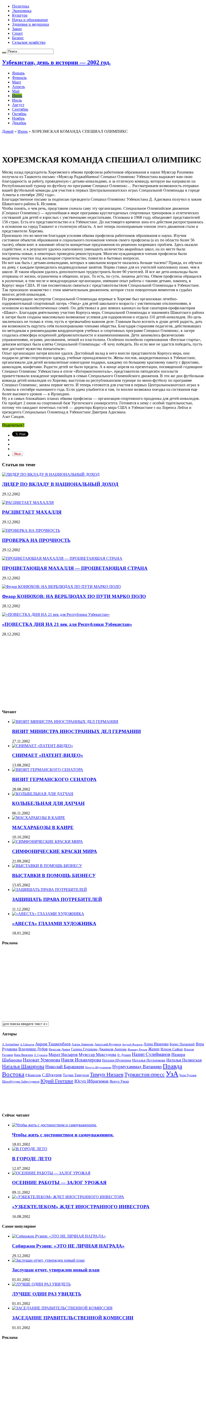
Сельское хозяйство (28, 42)
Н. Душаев (124, 1055)
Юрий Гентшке (56, 1081)
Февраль (19, 77)
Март (16, 82)
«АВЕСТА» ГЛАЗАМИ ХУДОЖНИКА (54, 923)
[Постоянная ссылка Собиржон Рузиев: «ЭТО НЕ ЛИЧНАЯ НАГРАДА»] (59, 1236)
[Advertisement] (61, 141)
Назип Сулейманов (151, 1054)
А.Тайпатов (27, 1044)
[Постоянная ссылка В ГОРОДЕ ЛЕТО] (29, 1149)
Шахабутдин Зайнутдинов (20, 1081)
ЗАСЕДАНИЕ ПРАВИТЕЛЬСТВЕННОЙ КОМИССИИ (72, 1317)
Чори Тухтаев (187, 1075)
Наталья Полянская (184, 1060)
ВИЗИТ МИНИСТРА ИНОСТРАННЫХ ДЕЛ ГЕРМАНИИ (76, 731)
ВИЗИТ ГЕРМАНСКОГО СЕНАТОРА (54, 779)
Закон (17, 29)
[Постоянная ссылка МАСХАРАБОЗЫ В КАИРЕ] (38, 818)
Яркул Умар (119, 1081)
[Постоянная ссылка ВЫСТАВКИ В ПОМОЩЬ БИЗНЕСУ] (47, 866)
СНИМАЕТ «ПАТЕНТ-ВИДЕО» (47, 755)
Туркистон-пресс (144, 1074)
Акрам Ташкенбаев (53, 1044)
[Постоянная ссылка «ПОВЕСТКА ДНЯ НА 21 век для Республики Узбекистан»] (56, 614)
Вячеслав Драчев (59, 1049)
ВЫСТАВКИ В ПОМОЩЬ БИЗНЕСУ (54, 875)
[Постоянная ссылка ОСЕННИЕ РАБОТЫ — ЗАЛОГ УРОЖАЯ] (51, 1173)
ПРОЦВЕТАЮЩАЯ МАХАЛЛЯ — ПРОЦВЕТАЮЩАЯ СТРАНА (74, 568)
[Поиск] (4, 52)
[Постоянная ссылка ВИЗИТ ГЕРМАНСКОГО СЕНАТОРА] (47, 769)
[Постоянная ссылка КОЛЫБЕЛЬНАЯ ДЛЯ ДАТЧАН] (42, 794)
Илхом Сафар (172, 1049)
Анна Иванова (156, 1044)
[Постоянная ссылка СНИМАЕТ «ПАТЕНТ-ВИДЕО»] (42, 746)
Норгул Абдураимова (98, 1067)
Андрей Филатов (132, 1044)
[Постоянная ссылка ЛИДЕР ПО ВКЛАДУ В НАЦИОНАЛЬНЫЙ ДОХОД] (50, 474)
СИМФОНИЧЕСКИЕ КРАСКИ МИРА (54, 851)
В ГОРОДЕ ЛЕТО (32, 1158)
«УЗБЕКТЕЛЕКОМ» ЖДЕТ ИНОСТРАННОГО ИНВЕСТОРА (80, 1206)
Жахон (154, 1049)
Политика (20, 6)
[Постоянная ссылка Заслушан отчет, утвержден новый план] (48, 1260)
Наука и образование (30, 20)
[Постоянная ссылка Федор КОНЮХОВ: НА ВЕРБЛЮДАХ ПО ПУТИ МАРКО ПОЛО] (61, 586)
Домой (8, 131)
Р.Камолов (33, 1075)
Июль (17, 100)
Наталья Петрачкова (148, 1060)
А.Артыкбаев (10, 1044)
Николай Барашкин (64, 1066)
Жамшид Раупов (137, 1049)
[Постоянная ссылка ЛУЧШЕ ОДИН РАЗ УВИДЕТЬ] (41, 1284)
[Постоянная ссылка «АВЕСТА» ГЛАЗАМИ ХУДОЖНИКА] (48, 914)
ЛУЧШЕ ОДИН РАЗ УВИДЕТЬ (46, 1294)
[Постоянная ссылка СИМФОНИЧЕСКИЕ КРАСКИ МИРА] (47, 841)
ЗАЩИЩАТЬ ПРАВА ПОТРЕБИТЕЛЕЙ (57, 899)
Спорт (17, 33)
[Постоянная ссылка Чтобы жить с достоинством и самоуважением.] (54, 1125)
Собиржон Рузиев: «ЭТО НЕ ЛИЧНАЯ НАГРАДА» (68, 1246)
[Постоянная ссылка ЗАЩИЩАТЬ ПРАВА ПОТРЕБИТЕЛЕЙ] (49, 889)
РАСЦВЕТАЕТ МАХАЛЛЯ (32, 512)
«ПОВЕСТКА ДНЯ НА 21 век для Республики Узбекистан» (67, 624)
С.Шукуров (52, 1075)
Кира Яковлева (23, 1055)
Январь (18, 73)
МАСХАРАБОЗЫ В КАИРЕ (43, 827)
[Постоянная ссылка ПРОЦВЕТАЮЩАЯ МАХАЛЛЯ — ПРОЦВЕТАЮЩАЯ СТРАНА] (62, 558)
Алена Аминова (82, 1044)
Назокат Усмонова (41, 1059)
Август (18, 105)
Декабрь (19, 123)
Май (16, 91)
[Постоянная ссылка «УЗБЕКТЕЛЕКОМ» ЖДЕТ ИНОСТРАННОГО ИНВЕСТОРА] (68, 1197)
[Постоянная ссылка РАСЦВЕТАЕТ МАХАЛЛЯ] (28, 502)
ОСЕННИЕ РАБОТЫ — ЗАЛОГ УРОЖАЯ (59, 1182)
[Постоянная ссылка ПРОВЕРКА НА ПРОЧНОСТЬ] (31, 530)
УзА (172, 1074)
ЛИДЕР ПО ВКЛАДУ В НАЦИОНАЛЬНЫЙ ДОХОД (60, 484)
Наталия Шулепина (116, 1060)
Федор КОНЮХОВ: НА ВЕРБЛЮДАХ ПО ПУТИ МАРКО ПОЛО (74, 596)
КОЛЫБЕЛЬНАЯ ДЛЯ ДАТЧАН (48, 803)
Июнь (17, 96)
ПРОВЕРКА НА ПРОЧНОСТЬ (36, 540)
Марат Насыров (63, 1054)
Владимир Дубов (33, 1049)
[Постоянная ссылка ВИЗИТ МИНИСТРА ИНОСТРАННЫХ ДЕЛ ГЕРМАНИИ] (65, 721)
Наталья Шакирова (23, 1066)
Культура (19, 15)
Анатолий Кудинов (107, 1044)
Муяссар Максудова (97, 1054)
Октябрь (19, 114)
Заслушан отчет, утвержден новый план (55, 1269)
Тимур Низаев (106, 1074)
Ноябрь (18, 118)
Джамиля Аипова (112, 1049)
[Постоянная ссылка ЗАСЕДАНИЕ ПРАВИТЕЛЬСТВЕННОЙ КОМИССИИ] (62, 1308)
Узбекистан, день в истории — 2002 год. (56, 62)
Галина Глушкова (84, 1049)
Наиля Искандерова (81, 1059)
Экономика (21, 11)
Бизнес (18, 38)
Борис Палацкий (182, 1044)
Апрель (18, 86)
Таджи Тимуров (76, 1075)
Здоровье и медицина (30, 24)
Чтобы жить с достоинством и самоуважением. (63, 1134)
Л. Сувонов (40, 1054)
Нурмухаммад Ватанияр (137, 1066)
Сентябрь (20, 109)
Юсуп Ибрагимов (91, 1081)
